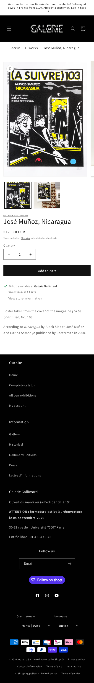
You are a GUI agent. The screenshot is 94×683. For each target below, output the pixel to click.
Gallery (14, 434)
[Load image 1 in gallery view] (18, 195)
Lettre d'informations (25, 475)
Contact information (29, 666)
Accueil (17, 48)
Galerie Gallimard (15, 215)
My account (17, 406)
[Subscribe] (70, 563)
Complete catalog (22, 385)
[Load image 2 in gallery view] (47, 195)
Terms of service (71, 673)
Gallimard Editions (23, 455)
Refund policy (49, 673)
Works (33, 48)
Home (13, 375)
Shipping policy (27, 673)
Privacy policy (76, 659)
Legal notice (73, 666)
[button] (9, 29)
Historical (16, 444)
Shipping (25, 238)
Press (13, 465)
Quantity (9, 245)
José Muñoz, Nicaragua (62, 48)
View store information (25, 298)
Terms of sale (54, 666)
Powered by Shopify (52, 659)
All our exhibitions (22, 395)
